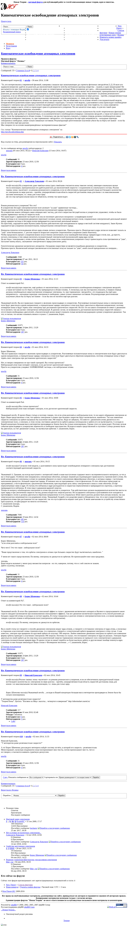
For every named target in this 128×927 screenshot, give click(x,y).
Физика (120, 35)
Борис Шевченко (32, 279)
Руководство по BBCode (80, 37)
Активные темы (36, 33)
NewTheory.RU (8, 891)
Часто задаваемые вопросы (83, 35)
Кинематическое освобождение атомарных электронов (38, 53)
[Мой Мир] (75, 137)
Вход (8, 48)
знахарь (9, 151)
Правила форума (76, 33)
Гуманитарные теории (40, 35)
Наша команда (12, 887)
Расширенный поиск (12, 32)
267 (22, 332)
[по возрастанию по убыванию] (88, 777)
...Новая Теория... (8, 910)
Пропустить (6, 21)
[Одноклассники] (72, 137)
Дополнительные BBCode (81, 39)
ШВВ (12, 848)
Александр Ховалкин (34, 181)
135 (22, 521)
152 (22, 261)
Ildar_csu (9, 862)
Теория (67, 920)
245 (22, 519)
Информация (68, 26)
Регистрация (11, 46)
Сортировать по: (51, 777)
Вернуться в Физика (9, 790)
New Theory (119, 27)
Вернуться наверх (8, 170)
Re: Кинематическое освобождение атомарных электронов (33, 176)
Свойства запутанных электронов (20, 846)
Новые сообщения (38, 28)
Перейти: (7, 795)
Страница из (23, 71)
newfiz (27, 80)
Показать (58, 142)
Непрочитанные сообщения (44, 30)
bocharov (33, 828)
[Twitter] (69, 137)
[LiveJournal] (77, 137)
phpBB (14, 905)
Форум (26, 26)
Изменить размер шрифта (110, 37)
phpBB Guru (29, 907)
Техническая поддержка (81, 28)
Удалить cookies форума (30, 887)
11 (15, 821)
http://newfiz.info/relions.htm (12, 132)
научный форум (35, 2)
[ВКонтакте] (67, 137)
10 (13, 821)
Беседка (32, 39)
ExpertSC (21, 821)
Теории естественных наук (43, 37)
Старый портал (109, 30)
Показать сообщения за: (18, 777)
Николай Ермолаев (40, 151)
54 (22, 264)
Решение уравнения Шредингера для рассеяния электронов (31, 860)
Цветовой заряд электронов (18, 819)
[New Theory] (9, 9)
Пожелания (73, 30)
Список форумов (25, 885)
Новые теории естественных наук (110, 34)
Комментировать (8, 63)
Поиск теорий (108, 28)
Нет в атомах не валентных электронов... (23, 833)
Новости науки (109, 26)
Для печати (104, 39)
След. (5, 777)
